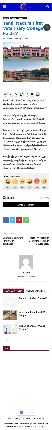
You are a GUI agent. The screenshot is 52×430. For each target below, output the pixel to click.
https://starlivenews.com (26, 277)
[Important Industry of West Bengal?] (10, 315)
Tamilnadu (22, 18)
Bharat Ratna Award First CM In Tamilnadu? (13, 241)
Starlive (8, 38)
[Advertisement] (26, 380)
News (6, 18)
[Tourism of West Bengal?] (10, 302)
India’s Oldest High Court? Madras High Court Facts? (39, 241)
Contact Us (39, 418)
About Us (27, 418)
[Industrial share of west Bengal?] (10, 329)
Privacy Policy (14, 418)
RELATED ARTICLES (14, 291)
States (13, 18)
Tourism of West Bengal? (33, 298)
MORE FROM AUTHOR (36, 291)
